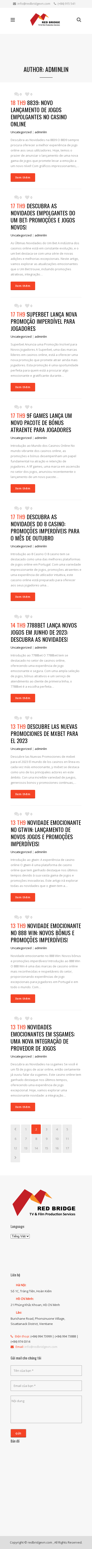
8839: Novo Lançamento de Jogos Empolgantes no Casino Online (39, 113)
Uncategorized (21, 132)
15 (46, 1148)
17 (67, 1148)
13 (25, 1148)
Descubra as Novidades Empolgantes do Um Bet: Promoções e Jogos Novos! (43, 216)
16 (57, 1148)
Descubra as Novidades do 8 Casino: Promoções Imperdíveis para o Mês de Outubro (45, 527)
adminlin (41, 132)
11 (67, 1139)
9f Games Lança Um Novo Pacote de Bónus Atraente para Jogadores (41, 422)
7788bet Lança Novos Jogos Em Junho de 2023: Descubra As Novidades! (44, 632)
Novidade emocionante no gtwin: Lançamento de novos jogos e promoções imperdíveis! (46, 833)
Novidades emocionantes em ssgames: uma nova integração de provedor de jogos (43, 1037)
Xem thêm (22, 177)
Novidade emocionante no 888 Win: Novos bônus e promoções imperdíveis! (46, 932)
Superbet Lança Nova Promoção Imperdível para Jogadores (44, 321)
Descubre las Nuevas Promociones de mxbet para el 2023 (44, 733)
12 (15, 1148)
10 (57, 1139)
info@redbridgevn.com (33, 3)
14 (36, 1148)
